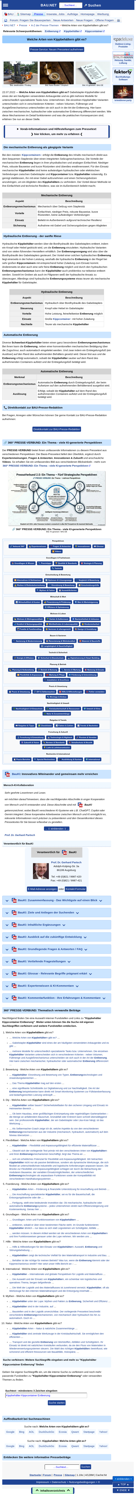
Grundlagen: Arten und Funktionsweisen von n (44, 1219)
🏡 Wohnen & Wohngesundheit (28, 619)
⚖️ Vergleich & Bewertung (87, 580)
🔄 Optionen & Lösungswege (58, 580)
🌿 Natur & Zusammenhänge (57, 714)
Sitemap (70, 1474)
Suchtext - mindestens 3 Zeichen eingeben (31, 1390)
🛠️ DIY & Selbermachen (44, 692)
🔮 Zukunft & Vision (30, 743)
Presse (38, 14)
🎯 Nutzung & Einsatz (94, 670)
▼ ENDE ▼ (123, 1490)
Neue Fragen (84, 20)
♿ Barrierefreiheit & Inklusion (85, 619)
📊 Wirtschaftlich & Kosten (28, 602)
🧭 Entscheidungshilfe (88, 585)
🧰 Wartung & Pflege (55, 675)
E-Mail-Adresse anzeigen (42, 888)
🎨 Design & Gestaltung (85, 629)
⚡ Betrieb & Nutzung (47, 670)
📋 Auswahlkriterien (68, 590)
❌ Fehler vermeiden (95, 692)
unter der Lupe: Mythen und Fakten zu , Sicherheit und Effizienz (60, 1301)
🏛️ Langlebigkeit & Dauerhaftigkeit (57, 646)
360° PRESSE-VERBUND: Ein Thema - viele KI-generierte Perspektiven (45, 465)
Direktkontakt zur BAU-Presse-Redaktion (56, 429)
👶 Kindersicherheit (90, 624)
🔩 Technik (57, 568)
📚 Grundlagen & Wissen (23, 563)
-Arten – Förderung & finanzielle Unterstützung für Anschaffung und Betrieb (59, 1189)
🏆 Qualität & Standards (66, 563)
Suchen (85, 1466)
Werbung (103, 14)
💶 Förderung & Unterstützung (82, 675)
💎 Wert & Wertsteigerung (86, 602)
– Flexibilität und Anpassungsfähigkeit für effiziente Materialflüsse (54, 1145)
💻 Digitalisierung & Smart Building (83, 658)
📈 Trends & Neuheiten (87, 726)
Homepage (88, 14)
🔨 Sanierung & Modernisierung (27, 641)
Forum (30, 20)
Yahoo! (103, 1431)
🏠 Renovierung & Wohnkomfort (60, 641)
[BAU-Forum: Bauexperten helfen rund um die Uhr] (5, 20)
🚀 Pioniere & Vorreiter (86, 737)
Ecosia (63, 1431)
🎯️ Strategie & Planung (91, 563)
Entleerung (51, 31)
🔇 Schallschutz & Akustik (80, 743)
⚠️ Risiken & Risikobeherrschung (29, 585)
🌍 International (93, 759)
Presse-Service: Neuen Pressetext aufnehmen (56, 49)
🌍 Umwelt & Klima (92, 709)
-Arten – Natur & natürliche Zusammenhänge (43, 1328)
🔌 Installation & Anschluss (56, 680)
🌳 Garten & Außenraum (57, 619)
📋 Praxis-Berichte (22, 759)
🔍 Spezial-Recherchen (44, 759)
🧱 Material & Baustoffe (89, 641)
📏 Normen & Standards (54, 743)
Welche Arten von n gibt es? (34, 1037)
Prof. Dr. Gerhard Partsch (20, 835)
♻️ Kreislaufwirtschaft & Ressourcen (63, 709)
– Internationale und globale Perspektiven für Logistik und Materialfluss (57, 1274)
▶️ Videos (56, 551)
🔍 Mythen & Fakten (46, 590)
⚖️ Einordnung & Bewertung (62, 585)
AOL (31, 1431)
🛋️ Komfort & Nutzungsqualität (28, 624)
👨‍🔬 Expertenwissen (37, 546)
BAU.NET (49, 5)
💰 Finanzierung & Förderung (57, 602)
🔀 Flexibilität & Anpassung (29, 675)
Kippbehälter (72, 31)
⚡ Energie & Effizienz (24, 658)
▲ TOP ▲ (123, 1484)
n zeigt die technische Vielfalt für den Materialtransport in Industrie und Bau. (59, 1255)
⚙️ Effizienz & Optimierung (57, 607)
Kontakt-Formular (76, 888)
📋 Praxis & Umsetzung (19, 692)
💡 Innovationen (82, 546)
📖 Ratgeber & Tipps (25, 726)
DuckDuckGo (46, 1431)
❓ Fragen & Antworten (60, 546)
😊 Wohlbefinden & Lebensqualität (62, 624)
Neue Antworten (63, 20)
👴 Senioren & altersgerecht (58, 629)
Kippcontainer (93, 31)
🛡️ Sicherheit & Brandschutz (51, 658)
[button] (56, 828)
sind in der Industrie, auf (32, 1306)
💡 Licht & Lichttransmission (57, 748)
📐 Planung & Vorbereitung (21, 670)
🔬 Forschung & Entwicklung (30, 737)
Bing (21, 1431)
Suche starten (57, 1402)
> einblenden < (123, 1478)
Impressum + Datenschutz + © (68, 1482)
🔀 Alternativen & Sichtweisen (27, 580)
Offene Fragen (104, 20)
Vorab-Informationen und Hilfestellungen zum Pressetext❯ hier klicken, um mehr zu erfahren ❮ (58, 131)
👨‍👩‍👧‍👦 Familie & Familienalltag (29, 629)
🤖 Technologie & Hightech (60, 737)
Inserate (55, 14)
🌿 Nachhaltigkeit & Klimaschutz (27, 709)
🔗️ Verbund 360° (17, 546)
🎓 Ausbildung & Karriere (70, 759)
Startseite (35, 1474)
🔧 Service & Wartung (71, 670)
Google (10, 1431)
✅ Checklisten (45, 726)
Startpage (89, 1431)
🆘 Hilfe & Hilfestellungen (70, 692)
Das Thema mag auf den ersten (36, 1083)
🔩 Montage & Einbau (57, 697)
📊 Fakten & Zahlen (64, 726)
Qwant (75, 1431)
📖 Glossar (99, 546)
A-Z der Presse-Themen (45, 25)
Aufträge (72, 14)
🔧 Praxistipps (44, 563)
